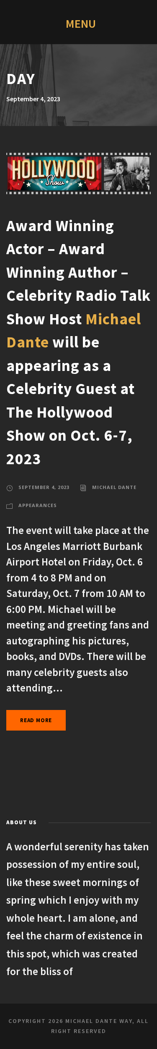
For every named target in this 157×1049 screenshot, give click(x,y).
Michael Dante (114, 487)
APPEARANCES (37, 505)
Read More (36, 720)
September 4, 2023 (43, 487)
